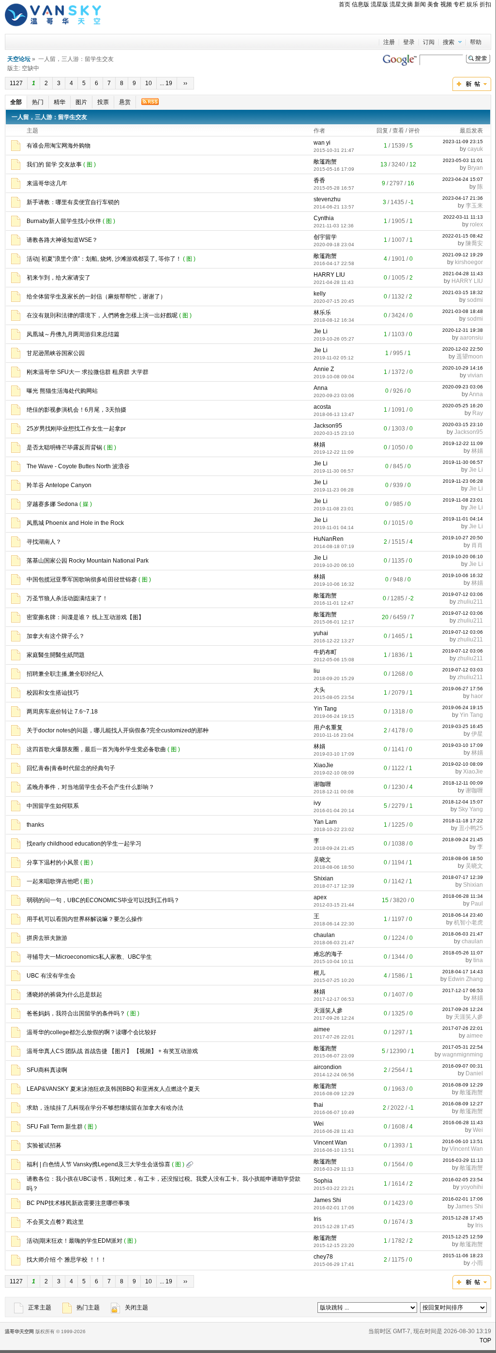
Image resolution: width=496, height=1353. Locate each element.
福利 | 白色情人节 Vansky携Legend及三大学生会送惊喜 (98, 1164)
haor (477, 696)
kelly (320, 293)
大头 (319, 689)
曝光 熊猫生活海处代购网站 (62, 390)
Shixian (323, 878)
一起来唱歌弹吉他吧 (53, 881)
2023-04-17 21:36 (462, 198)
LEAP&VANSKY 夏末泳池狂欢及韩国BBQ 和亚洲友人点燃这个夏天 (113, 1088)
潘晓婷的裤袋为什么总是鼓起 (64, 994)
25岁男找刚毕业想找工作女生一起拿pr (76, 428)
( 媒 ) (86, 504)
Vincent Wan (330, 1142)
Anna (321, 388)
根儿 (319, 972)
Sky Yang (470, 809)
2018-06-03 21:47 (462, 934)
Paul (477, 903)
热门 (38, 102)
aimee (322, 1029)
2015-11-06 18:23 (463, 1255)
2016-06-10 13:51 (462, 1141)
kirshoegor (469, 262)
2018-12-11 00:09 (463, 783)
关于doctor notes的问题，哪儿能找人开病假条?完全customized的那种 (118, 730)
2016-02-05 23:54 (462, 1179)
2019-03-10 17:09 (462, 745)
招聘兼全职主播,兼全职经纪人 (65, 673)
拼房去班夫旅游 (47, 938)
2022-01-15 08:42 (462, 235)
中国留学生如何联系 (53, 806)
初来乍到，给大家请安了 (58, 277)
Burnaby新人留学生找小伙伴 (64, 221)
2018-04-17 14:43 (462, 971)
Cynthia (324, 218)
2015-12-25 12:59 (462, 1236)
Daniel (474, 1073)
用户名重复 (328, 727)
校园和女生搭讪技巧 (53, 692)
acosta (322, 406)
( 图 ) (90, 164)
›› (185, 83)
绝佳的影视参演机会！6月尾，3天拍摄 (76, 409)
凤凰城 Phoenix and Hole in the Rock (75, 523)
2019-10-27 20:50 (462, 537)
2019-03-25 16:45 (462, 726)
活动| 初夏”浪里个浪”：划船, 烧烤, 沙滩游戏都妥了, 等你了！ (104, 258)
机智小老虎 (468, 922)
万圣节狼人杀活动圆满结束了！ (67, 598)
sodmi (475, 300)
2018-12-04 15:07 (462, 801)
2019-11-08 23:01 (463, 500)
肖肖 (477, 545)
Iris (317, 1219)
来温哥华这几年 (47, 183)
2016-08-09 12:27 (462, 1103)
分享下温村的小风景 (53, 862)
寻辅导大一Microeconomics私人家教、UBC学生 (89, 956)
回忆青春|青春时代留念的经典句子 (71, 768)
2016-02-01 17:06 (462, 1199)
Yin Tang (325, 708)
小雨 (477, 1263)
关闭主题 (136, 1307)
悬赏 (125, 102)
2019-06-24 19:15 (462, 707)
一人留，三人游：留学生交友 (49, 117)
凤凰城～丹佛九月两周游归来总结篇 (73, 334)
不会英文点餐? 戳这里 (55, 1222)
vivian (475, 375)
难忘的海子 (328, 954)
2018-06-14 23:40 (462, 915)
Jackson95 (328, 425)
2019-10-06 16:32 (462, 575)
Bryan (475, 167)
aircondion (328, 1067)
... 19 (167, 83)
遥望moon (469, 356)
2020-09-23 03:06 (462, 386)
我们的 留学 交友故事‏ (54, 164)
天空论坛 (18, 59)
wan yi (322, 142)
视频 (446, 4)
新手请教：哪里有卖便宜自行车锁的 (73, 202)
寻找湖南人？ (44, 541)
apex (320, 897)
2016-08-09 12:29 (462, 1084)
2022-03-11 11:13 (463, 217)
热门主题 (88, 1307)
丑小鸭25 (471, 828)
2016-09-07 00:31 (462, 1066)
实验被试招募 (44, 1145)
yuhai (321, 633)
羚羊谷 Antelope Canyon (59, 485)
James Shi (327, 1200)
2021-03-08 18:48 (462, 311)
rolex (476, 224)
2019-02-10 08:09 (462, 764)
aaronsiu (471, 337)
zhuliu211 (470, 601)
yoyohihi (472, 1187)
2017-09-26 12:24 (462, 1009)
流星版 (379, 4)
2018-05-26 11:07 (463, 952)
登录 (409, 42)
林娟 (319, 444)
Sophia (323, 1180)
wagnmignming (462, 1054)
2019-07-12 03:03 (462, 669)
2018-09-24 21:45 (462, 839)
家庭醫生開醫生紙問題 (56, 655)
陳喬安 (474, 243)
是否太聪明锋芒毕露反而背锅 (64, 447)
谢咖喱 (322, 784)
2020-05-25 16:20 (462, 405)
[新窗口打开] (15, 149)
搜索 (448, 42)
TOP (485, 1340)
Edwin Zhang (465, 979)
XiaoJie (323, 765)
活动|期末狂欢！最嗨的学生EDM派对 (74, 1240)
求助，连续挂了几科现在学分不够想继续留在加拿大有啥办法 (105, 1107)
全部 (16, 102)
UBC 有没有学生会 (51, 975)
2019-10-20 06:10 (462, 556)
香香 (319, 180)
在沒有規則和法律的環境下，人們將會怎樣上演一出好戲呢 (102, 315)
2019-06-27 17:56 (462, 688)
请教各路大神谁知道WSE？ (62, 240)
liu (317, 671)
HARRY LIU (329, 274)
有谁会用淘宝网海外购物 (58, 145)
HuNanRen (329, 538)
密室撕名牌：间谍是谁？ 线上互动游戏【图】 (85, 617)
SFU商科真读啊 (47, 1070)
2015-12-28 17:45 (462, 1217)
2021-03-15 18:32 (462, 292)
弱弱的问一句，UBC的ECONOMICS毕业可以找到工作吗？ (103, 900)
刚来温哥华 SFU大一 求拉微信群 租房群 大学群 (88, 372)
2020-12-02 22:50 (462, 349)
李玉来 (474, 205)
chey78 (323, 1256)
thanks (35, 824)
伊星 (477, 733)
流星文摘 (401, 4)
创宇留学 (325, 237)
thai (318, 1104)
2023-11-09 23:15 (463, 141)
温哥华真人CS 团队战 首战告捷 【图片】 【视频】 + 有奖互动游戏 (112, 1051)
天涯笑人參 (328, 1010)
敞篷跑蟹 (325, 161)
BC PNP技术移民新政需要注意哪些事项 (78, 1203)
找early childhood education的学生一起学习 (84, 843)
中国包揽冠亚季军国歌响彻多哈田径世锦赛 (82, 579)
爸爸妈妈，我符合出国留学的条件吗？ (76, 1013)
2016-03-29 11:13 (463, 1160)
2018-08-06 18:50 (462, 858)
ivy (317, 803)
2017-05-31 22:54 (462, 1047)
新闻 (420, 4)
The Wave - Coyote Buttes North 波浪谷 (78, 466)
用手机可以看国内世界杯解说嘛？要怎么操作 (85, 919)
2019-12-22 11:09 (463, 443)
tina (478, 960)
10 (148, 83)
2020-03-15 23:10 (462, 424)
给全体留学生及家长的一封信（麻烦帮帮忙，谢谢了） (96, 296)
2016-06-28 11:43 (463, 1122)
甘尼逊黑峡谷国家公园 (56, 353)
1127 (16, 83)
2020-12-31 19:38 (462, 330)
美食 (433, 4)
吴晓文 (322, 859)
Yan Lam (325, 821)
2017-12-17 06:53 (462, 990)
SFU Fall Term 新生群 (55, 1126)
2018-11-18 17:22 (463, 820)
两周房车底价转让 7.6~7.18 (62, 711)
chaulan (324, 935)
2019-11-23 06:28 (463, 481)
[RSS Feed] (150, 101)
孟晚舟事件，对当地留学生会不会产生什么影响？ (90, 787)
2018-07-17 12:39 (462, 877)
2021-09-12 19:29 (462, 254)
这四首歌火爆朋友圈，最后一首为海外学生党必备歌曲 (96, 749)
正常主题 (39, 1307)
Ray (477, 413)
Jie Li (321, 331)
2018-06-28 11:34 (463, 896)
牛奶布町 (325, 652)
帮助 (475, 42)
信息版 (360, 4)
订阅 (429, 42)
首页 (344, 4)
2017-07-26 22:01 (462, 1028)
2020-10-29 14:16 (462, 368)
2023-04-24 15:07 (462, 179)
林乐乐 (322, 312)
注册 (389, 42)
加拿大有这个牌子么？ (56, 636)
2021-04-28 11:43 (463, 273)
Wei (319, 1123)
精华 (59, 102)
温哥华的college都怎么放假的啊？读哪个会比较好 (91, 1032)
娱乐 (472, 4)
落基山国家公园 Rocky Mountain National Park (88, 560)
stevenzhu (327, 199)
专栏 (459, 4)
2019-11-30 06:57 (463, 462)
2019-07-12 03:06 (462, 594)
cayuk (475, 149)
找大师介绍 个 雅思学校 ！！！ (66, 1259)
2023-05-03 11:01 (463, 160)
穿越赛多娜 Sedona (52, 504)
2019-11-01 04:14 (463, 518)
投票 (103, 102)
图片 (81, 102)
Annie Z (324, 369)
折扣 (485, 4)
